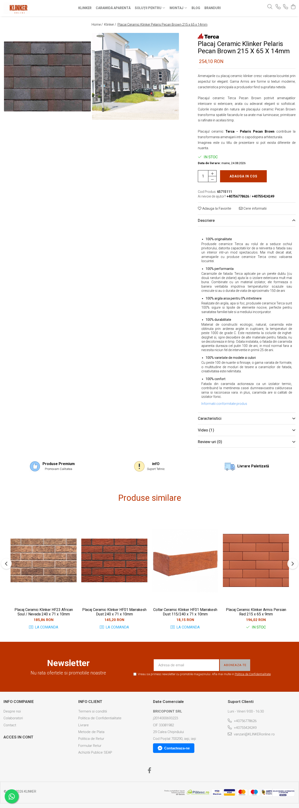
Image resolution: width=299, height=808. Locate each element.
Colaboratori (13, 718)
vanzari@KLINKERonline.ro (254, 734)
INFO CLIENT (90, 701)
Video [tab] (206, 430)
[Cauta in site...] (269, 7)
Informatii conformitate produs (224, 404)
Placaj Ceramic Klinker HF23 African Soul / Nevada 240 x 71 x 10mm (43, 611)
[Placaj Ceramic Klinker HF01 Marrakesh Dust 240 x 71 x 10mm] (114, 560)
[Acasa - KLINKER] (30, 8)
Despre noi (12, 711)
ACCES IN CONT (18, 737)
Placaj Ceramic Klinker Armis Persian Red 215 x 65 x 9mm (256, 611)
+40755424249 (244, 728)
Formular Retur (89, 746)
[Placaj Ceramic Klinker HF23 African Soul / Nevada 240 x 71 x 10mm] (44, 560)
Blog (196, 8)
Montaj (177, 8)
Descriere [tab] (206, 220)
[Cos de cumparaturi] (293, 7)
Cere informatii (254, 208)
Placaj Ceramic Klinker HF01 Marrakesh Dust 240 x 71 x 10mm (114, 611)
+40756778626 (244, 721)
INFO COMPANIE (19, 701)
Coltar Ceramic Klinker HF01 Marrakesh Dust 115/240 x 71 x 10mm (185, 611)
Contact (10, 725)
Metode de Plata (91, 732)
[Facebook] (150, 770)
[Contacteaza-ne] (278, 7)
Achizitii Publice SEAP (95, 752)
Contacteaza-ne (177, 748)
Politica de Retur (91, 739)
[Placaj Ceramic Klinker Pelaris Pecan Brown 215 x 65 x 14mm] (47, 76)
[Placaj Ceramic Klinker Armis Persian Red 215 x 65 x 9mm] (256, 560)
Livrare (83, 725)
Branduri (212, 8)
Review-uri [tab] (210, 441)
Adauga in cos (243, 176)
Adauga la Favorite (216, 208)
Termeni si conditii (92, 711)
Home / (97, 24)
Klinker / (110, 24)
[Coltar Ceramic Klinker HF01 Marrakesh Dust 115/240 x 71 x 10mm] (185, 560)
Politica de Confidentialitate (253, 674)
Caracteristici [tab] (209, 418)
